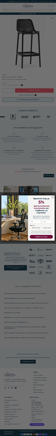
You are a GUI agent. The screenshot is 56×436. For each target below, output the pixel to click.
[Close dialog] (53, 197)
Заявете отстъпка (41, 237)
